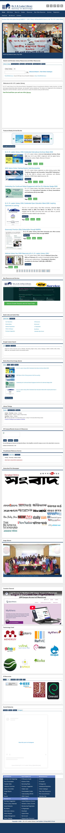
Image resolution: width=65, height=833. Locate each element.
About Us (17, 12)
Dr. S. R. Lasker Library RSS (61, 6)
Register (10, 440)
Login (5, 440)
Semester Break (11, 410)
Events (6, 799)
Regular (5, 410)
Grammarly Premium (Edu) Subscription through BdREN (23, 229)
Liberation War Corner (39, 331)
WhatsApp (5, 454)
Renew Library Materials (10, 806)
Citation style (25, 791)
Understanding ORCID (27, 796)
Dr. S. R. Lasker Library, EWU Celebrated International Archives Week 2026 (29, 152)
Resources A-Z (43, 779)
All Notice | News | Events (28, 806)
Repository (22, 63)
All (4, 345)
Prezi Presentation (9, 784)
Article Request (8, 816)
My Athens (36, 329)
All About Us (7, 779)
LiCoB (4, 682)
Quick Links (5, 318)
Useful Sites (12, 318)
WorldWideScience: (9, 75)
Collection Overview (9, 789)
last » (48, 271)
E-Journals (13, 345)
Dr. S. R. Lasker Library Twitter (51, 6)
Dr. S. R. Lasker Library (29, 824)
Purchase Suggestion (10, 331)
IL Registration (37, 326)
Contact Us (17, 454)
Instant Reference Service (28, 803)
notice (41, 164)
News (8, 364)
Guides (23, 12)
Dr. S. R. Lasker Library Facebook (47, 6)
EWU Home (10, 12)
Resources (29, 12)
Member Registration (10, 326)
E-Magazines (42, 786)
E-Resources (37, 321)
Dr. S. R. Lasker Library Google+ (54, 6)
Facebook (5, 712)
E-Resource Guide (26, 781)
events (35, 164)
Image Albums (8, 794)
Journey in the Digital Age (10, 781)
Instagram (20, 712)
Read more (28, 161)
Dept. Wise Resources (39, 12)
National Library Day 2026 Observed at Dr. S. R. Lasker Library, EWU (27, 253)
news (30, 164)
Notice (4, 364)
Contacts (19, 15)
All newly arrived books (9, 146)
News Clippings (8, 821)
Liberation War (42, 799)
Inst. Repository (9, 321)
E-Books (41, 781)
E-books (7, 345)
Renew (16, 440)
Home (3, 12)
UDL (9, 682)
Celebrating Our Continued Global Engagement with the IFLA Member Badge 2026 (31, 186)
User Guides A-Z (26, 779)
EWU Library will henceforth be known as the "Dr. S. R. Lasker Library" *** (25, 19)
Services (49, 12)
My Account (12, 15)
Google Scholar (29, 63)
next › (43, 271)
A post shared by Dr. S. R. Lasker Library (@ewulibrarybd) (26, 768)
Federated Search (14, 63)
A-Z (24, 682)
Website (43, 63)
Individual (13, 682)
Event (12, 364)
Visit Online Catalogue (46, 71)
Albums (16, 364)
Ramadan (18, 410)
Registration (56, 12)
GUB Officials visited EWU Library (12, 578)
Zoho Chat (11, 454)
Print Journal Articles (44, 796)
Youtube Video (8, 786)
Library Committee (9, 791)
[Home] (17, 9)
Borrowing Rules (26, 786)
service (40, 238)
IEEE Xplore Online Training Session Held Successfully (22, 168)
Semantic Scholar (36, 63)
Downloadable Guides (27, 794)
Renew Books (9, 324)
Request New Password (28, 821)
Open (21, 682)
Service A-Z (7, 801)
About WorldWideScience (40, 75)
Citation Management (9, 818)
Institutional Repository (45, 789)
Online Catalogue (9, 328)
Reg (17, 682)
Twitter (10, 712)
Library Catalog (6, 63)
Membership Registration (28, 808)
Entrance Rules (26, 784)
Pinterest (15, 712)
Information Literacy (9, 813)
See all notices (8, 398)
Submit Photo (25, 816)
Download (4, 15)
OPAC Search (25, 799)
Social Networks (8, 808)
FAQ (5, 796)
